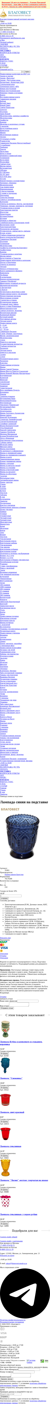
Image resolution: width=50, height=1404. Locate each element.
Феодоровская (5, 403)
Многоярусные (6, 522)
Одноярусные (5, 516)
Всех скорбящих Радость (10, 390)
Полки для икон (6, 509)
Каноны (3, 122)
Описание (4, 958)
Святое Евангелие (7, 107)
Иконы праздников (7, 449)
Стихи (2, 340)
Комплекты (4, 273)
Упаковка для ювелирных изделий (13, 629)
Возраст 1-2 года (6, 558)
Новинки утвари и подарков (11, 93)
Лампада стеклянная (10, 1146)
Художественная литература (11, 344)
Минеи (3, 133)
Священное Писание (8, 239)
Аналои (3, 489)
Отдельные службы (7, 139)
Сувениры (4, 698)
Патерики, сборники (8, 183)
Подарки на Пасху (7, 719)
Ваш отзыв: (4, 1006)
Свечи (2, 570)
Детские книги (6, 321)
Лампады (3, 501)
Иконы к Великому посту (10, 713)
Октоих (3, 137)
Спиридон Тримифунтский (11, 419)
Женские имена (6, 447)
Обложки (3, 669)
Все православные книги (10, 97)
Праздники (4, 195)
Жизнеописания (6, 185)
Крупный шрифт (6, 317)
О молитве (4, 126)
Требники (4, 147)
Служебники (5, 145)
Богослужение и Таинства (10, 258)
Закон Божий (5, 114)
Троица (3, 734)
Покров (3, 394)
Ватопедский (5, 597)
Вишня (3, 535)
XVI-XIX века (5, 177)
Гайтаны (3, 495)
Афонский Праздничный (10, 602)
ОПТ (2, 55)
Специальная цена (7, 84)
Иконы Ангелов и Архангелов (12, 413)
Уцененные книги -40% (9, 86)
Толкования (4, 158)
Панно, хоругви (6, 482)
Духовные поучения (8, 748)
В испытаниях (5, 277)
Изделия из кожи (6, 656)
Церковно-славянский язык (11, 156)
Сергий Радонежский (8, 422)
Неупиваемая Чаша (7, 398)
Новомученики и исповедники (12, 181)
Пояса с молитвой (7, 568)
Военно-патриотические (9, 279)
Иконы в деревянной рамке (11, 453)
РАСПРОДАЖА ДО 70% (10, 46)
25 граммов (4, 591)
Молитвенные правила (9, 135)
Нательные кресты (7, 620)
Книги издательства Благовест (12, 237)
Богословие (4, 160)
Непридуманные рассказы (10, 296)
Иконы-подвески (6, 623)
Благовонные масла (8, 608)
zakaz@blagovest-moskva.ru (16, 1263)
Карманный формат (8, 315)
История (3, 218)
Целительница (6, 411)
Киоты (2, 612)
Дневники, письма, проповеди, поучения (16, 206)
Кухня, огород (5, 233)
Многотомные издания (9, 298)
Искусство (4, 212)
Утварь (3, 790)
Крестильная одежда (8, 541)
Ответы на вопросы (8, 264)
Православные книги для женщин (13, 294)
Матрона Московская (8, 434)
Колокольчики (5, 639)
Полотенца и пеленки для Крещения (14, 553)
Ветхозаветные (6, 168)
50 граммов (4, 593)
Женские (3, 664)
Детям (2, 694)
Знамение (4, 386)
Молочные (4, 528)
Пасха (2, 715)
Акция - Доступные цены (10, 80)
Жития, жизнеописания (9, 336)
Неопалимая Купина (8, 401)
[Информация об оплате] (25, 947)
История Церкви (6, 216)
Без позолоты (5, 627)
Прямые (3, 512)
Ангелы (3, 637)
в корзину (4, 898)
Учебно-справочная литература (12, 235)
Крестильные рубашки (9, 549)
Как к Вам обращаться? (9, 1369)
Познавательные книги (9, 359)
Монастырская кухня (8, 308)
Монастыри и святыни (9, 752)
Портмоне (4, 667)
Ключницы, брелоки (8, 671)
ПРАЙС (3, 57)
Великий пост (5, 708)
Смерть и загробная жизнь (10, 200)
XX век (3, 179)
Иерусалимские (6, 581)
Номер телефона (6, 1372)
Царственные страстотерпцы (11, 440)
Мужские (3, 662)
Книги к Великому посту (10, 710)
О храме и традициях (8, 193)
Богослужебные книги (9, 128)
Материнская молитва (9, 285)
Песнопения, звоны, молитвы (12, 754)
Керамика (4, 635)
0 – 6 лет (3, 325)
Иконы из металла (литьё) (10, 465)
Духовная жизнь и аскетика (11, 254)
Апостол (3, 110)
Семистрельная (6, 388)
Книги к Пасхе (6, 717)
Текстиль (3, 493)
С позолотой (5, 625)
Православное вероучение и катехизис (15, 260)
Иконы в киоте (6, 457)
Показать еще (5, 938)
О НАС (3, 63)
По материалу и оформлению (11, 451)
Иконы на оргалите (7, 472)
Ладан (2, 583)
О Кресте (3, 290)
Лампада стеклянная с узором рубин (18, 1214)
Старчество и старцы (8, 300)
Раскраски (4, 348)
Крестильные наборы (8, 543)
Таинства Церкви (7, 197)
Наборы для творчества (9, 654)
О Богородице (5, 288)
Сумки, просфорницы (8, 566)
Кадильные (4, 576)
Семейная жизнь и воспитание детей (14, 223)
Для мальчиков (6, 545)
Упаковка (3, 702)
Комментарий (5, 1377)
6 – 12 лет (4, 327)
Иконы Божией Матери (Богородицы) (15, 373)
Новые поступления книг (10, 91)
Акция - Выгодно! (7, 78)
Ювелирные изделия (8, 618)
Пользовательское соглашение (12, 1322)
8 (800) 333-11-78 (6, 36)
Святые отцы (5, 164)
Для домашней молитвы (9, 574)
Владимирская (6, 375)
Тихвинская (5, 384)
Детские (3, 267)
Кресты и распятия (7, 505)
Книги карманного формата (11, 271)
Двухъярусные (5, 518)
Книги (2, 687)
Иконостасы (5, 524)
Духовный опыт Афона (9, 304)
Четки (2, 614)
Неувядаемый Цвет (7, 407)
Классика (3, 363)
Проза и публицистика (9, 269)
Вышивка (4, 729)
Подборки (4, 275)
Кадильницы (5, 499)
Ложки (2, 641)
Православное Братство (14, 875)
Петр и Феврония (7, 438)
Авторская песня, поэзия (10, 744)
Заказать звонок (6, 1379)
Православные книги (8, 323)
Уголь (2, 610)
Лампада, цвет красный (12, 1112)
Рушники (3, 564)
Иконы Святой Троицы (9, 369)
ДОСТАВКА (5, 51)
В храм (3, 486)
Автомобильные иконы (9, 480)
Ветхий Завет (5, 103)
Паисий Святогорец (8, 430)
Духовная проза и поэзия (10, 208)
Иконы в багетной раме (9, 470)
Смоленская (5, 382)
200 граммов (5, 589)
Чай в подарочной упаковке (11, 673)
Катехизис (4, 202)
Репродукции (5, 214)
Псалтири (4, 241)
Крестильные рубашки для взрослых (14, 560)
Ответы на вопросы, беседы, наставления (16, 204)
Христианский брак (8, 227)
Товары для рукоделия (9, 675)
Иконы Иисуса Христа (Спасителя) (14, 371)
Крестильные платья (8, 551)
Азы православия (7, 187)
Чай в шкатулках (6, 704)
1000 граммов (5, 587)
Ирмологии (4, 130)
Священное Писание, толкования (13, 759)
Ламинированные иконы (10, 459)
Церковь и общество (8, 220)
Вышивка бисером (7, 677)
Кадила (3, 491)
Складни (3, 476)
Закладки (3, 658)
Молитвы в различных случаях (12, 124)
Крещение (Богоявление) (10, 706)
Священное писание (8, 99)
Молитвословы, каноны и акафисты (14, 116)
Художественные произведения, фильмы (16, 761)
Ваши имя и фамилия (8, 1001)
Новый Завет (5, 105)
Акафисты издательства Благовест (13, 248)
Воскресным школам (8, 313)
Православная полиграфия (10, 648)
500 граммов (5, 595)
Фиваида (3, 600)
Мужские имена (6, 445)
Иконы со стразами (7, 468)
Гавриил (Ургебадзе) (8, 281)
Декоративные (6, 579)
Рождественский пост (8, 683)
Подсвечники (5, 503)
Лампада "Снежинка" (11, 1078)
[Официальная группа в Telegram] (25, 1318)
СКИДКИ (4, 44)
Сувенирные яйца (7, 646)
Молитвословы (6, 118)
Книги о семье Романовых (10, 306)
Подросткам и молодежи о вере (12, 292)
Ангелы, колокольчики (9, 692)
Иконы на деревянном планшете (13, 455)
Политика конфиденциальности (12, 1320)
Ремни (2, 660)
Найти (27, 72)
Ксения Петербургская (9, 436)
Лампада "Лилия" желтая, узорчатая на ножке (24, 1180)
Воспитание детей (7, 225)
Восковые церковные (8, 572)
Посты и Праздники (8, 262)
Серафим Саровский (8, 424)
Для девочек (5, 547)
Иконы (2, 721)
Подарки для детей (7, 650)
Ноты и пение (5, 153)
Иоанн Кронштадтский (9, 426)
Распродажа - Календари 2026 (12, 82)
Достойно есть (6, 409)
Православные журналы (9, 365)
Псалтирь (4, 112)
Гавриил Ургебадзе (7, 432)
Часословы (4, 151)
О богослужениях (7, 191)
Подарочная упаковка (8, 679)
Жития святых (5, 166)
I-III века (3, 170)
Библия (3, 101)
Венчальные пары (7, 478)
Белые (2, 526)
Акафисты (4, 120)
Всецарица (4, 392)
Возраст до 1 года (7, 556)
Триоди (3, 149)
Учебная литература (8, 346)
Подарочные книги (7, 631)
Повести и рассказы (8, 342)
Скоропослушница (7, 396)
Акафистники (5, 250)
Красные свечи (6, 723)
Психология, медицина (9, 229)
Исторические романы (9, 302)
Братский (3, 604)
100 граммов (5, 585)
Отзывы (3, 997)
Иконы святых (6, 415)
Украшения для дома (8, 700)
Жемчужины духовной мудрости (13, 283)
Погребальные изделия (9, 562)
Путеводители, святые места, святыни (15, 231)
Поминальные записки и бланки (13, 507)
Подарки (3, 690)
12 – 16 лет (4, 329)
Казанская (4, 378)
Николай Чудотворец (8, 417)
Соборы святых (6, 442)
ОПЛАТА (4, 48)
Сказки (3, 355)
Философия (4, 162)
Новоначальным (6, 189)
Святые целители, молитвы (11, 311)
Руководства (5, 141)
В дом (2, 497)
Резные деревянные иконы (10, 461)
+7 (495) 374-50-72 (7, 32)
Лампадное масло (7, 606)
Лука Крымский (6, 428)
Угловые (3, 514)
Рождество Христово (8, 685)
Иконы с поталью (7, 463)
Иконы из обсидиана (8, 474)
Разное (2, 757)
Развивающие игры (7, 652)
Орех (2, 532)
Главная (3, 788)
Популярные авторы (8, 319)
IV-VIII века (5, 172)
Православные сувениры (10, 633)
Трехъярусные (5, 520)
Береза (2, 530)
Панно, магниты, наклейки (11, 643)
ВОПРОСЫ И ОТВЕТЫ (10, 53)
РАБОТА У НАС (6, 61)
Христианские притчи (9, 210)
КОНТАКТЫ (4, 59)
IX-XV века (4, 174)
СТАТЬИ (3, 65)
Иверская (3, 380)
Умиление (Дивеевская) (9, 405)
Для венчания (5, 539)
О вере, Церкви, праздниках (11, 334)
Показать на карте (7, 1255)
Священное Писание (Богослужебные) (15, 143)
